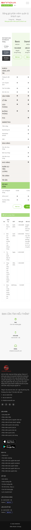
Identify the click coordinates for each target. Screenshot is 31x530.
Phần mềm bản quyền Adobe (10, 466)
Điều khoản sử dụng (15, 526)
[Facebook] (6, 404)
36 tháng (6, 58)
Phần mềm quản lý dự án (9, 427)
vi (14, 5)
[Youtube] (13, 404)
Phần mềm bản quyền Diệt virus (11, 468)
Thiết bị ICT (5, 455)
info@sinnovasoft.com (15, 351)
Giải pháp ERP (6, 414)
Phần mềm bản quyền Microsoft (11, 460)
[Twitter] (2, 404)
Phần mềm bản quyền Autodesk (11, 463)
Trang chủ (11, 19)
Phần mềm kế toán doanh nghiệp (11, 422)
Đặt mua (17, 57)
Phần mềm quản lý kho (8, 432)
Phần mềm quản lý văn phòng (10, 425)
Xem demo (5, 479)
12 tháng (6, 46)
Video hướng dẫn (6, 481)
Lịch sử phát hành (7, 492)
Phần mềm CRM (6, 417)
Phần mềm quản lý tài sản (9, 430)
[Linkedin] (10, 404)
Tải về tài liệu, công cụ (8, 487)
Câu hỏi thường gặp (15, 324)
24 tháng (6, 52)
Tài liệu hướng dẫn (7, 484)
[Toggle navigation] (27, 3)
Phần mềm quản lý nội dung (10, 435)
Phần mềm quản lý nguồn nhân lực (11, 419)
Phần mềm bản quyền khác (9, 471)
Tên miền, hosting (7, 458)
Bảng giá (18, 19)
